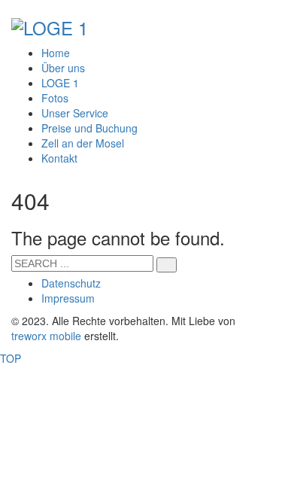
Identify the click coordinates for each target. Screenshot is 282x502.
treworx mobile (46, 335)
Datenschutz (71, 283)
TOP (10, 358)
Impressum (68, 298)
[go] (166, 264)
